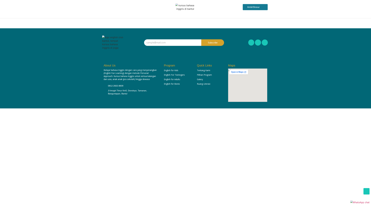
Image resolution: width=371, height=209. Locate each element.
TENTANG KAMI (117, 23)
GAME (259, 23)
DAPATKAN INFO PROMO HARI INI (229, 23)
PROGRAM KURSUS (163, 23)
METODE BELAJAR (192, 23)
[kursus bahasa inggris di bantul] (185, 7)
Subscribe (213, 42)
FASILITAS (139, 23)
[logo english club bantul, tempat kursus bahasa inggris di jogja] (113, 42)
